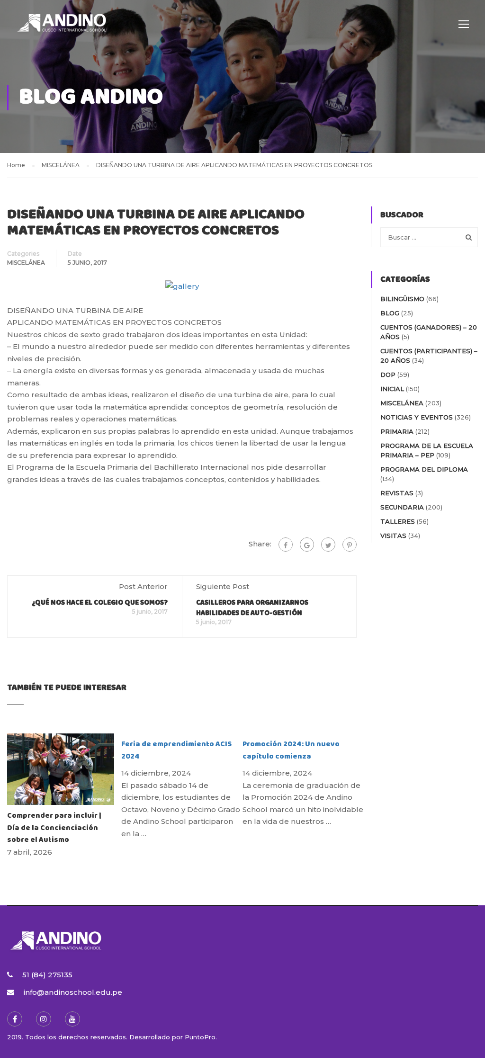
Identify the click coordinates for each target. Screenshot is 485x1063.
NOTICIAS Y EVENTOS (416, 417)
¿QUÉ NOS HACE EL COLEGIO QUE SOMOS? (100, 602)
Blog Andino (91, 97)
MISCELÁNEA (26, 262)
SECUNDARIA (402, 507)
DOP (387, 374)
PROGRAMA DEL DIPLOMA (424, 469)
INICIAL (392, 389)
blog (389, 313)
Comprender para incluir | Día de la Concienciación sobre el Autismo (55, 828)
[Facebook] (285, 544)
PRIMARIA (396, 431)
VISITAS (393, 535)
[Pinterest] (349, 544)
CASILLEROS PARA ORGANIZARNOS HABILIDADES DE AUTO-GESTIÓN (252, 608)
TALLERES (397, 521)
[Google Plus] (307, 544)
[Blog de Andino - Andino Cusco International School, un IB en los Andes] (61, 28)
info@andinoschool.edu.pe (73, 992)
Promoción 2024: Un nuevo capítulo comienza (291, 750)
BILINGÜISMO (402, 299)
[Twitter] (328, 544)
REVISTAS (396, 493)
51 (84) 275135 (47, 974)
